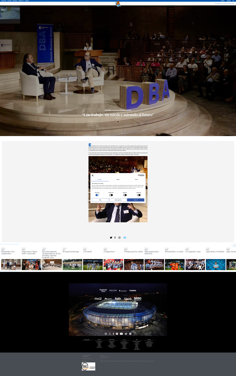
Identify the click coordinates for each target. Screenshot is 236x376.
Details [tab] (118, 179)
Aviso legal (102, 355)
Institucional (124, 341)
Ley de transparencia (124, 342)
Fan (137, 339)
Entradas (15, 0)
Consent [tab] (99, 179)
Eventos (27, 0)
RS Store (9, 0)
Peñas (137, 346)
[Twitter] (111, 237)
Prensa (124, 347)
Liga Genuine (99, 347)
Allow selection (118, 199)
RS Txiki (136, 347)
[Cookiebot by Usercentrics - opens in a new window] (139, 175)
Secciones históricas (112, 346)
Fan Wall (136, 348)
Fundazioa (3, 0)
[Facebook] (113, 333)
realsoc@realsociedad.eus (87, 358)
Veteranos (112, 347)
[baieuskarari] (88, 366)
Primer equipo (99, 341)
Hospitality (21, 0)
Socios (137, 342)
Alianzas (124, 346)
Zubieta (99, 346)
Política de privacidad (104, 356)
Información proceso (149, 342)
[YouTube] (121, 333)
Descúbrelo (149, 341)
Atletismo (112, 342)
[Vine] (126, 333)
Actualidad (86, 339)
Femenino (99, 342)
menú (2, 9)
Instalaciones (124, 348)
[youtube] (124, 237)
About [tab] (136, 179)
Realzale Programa (137, 341)
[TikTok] (117, 333)
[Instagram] (119, 237)
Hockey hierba (112, 341)
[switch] (111, 195)
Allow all (136, 199)
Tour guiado (149, 346)
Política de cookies (104, 357)
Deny (100, 199)
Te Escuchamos (137, 349)
